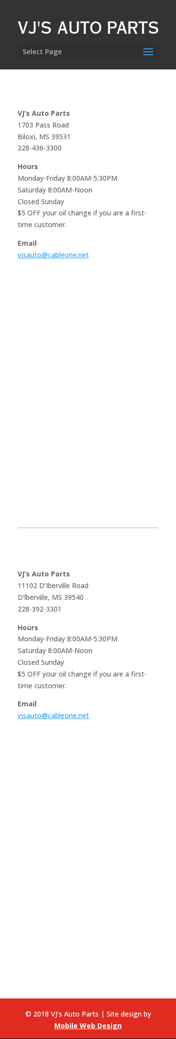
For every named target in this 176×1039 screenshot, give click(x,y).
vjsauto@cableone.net (53, 254)
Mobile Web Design (88, 1025)
